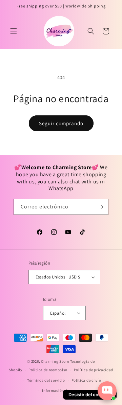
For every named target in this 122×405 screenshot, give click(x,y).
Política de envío (86, 380)
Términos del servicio (46, 380)
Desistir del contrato (89, 394)
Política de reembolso (47, 369)
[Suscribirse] (100, 207)
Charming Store (55, 361)
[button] (13, 31)
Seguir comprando (61, 123)
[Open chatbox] (107, 390)
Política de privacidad (93, 369)
